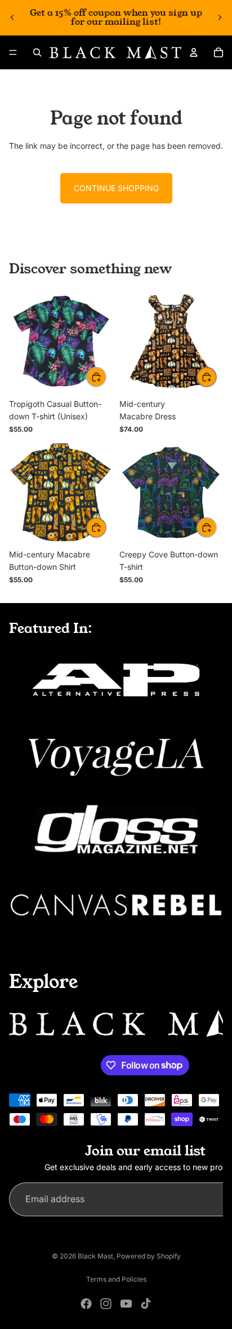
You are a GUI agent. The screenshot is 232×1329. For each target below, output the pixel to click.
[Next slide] (219, 17)
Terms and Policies (116, 1279)
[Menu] (13, 52)
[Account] (193, 52)
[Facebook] (86, 1303)
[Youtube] (126, 1303)
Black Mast (95, 1256)
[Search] (37, 52)
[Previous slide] (12, 17)
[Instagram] (106, 1303)
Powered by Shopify (149, 1256)
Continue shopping (116, 188)
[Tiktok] (146, 1303)
